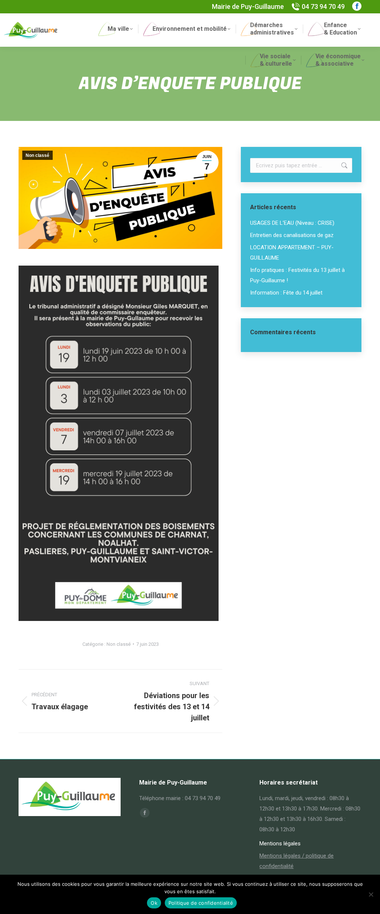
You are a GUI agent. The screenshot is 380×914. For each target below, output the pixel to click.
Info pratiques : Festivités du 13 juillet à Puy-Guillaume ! (297, 275)
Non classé (37, 155)
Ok (154, 903)
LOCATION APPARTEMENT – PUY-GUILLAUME (292, 252)
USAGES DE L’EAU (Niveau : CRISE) (292, 223)
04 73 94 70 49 (323, 6)
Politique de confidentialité (200, 903)
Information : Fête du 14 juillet (286, 292)
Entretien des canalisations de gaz (292, 235)
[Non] (370, 894)
